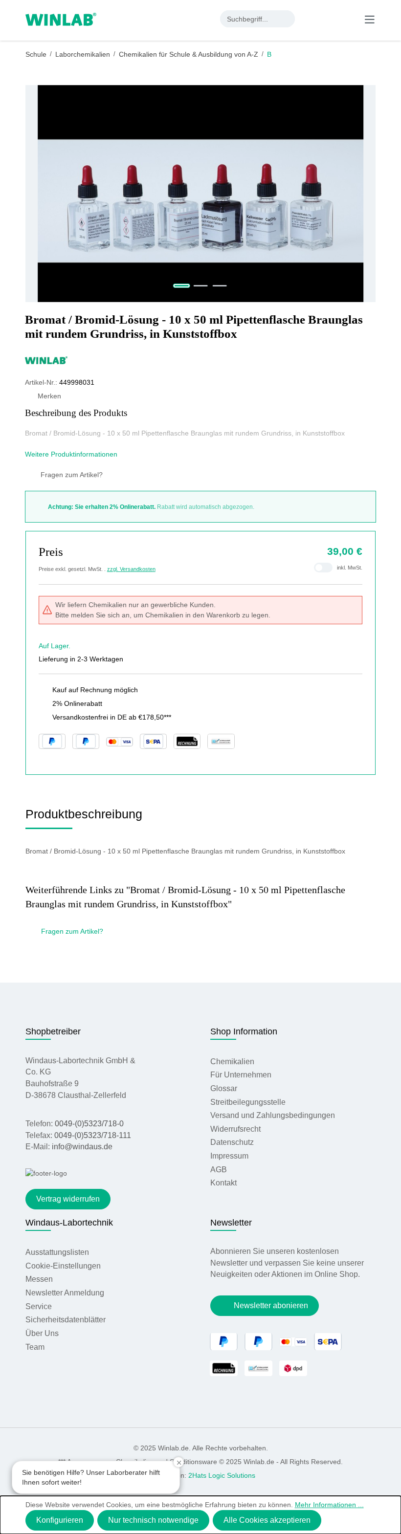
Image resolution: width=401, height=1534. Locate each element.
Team (35, 1347)
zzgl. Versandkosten (131, 569)
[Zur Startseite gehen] (60, 18)
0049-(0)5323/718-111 (92, 1135)
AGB (218, 1169)
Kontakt (223, 1183)
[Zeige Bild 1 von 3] (182, 286)
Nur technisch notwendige (153, 1520)
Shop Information (243, 1031)
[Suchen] (286, 18)
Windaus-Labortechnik (69, 1222)
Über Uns (42, 1333)
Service (38, 1306)
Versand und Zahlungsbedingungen (272, 1115)
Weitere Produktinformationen (72, 454)
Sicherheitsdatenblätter (65, 1319)
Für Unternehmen (240, 1075)
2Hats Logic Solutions (221, 1475)
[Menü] (369, 19)
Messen (39, 1279)
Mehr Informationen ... (329, 1505)
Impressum (229, 1156)
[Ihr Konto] (310, 18)
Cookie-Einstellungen (63, 1266)
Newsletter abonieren (271, 1305)
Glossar (223, 1088)
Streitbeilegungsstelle (248, 1102)
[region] (201, 193)
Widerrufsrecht (235, 1129)
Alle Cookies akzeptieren (267, 1520)
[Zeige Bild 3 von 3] (219, 286)
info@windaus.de (82, 1146)
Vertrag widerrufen (68, 1199)
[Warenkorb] (349, 18)
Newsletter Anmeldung (64, 1293)
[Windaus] (200, 360)
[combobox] (249, 18)
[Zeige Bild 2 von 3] (201, 286)
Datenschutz (232, 1142)
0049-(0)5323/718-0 (89, 1123)
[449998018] (200, 193)
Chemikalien (232, 1061)
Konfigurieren (59, 1520)
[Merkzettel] (330, 18)
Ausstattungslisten (57, 1252)
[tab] (83, 817)
